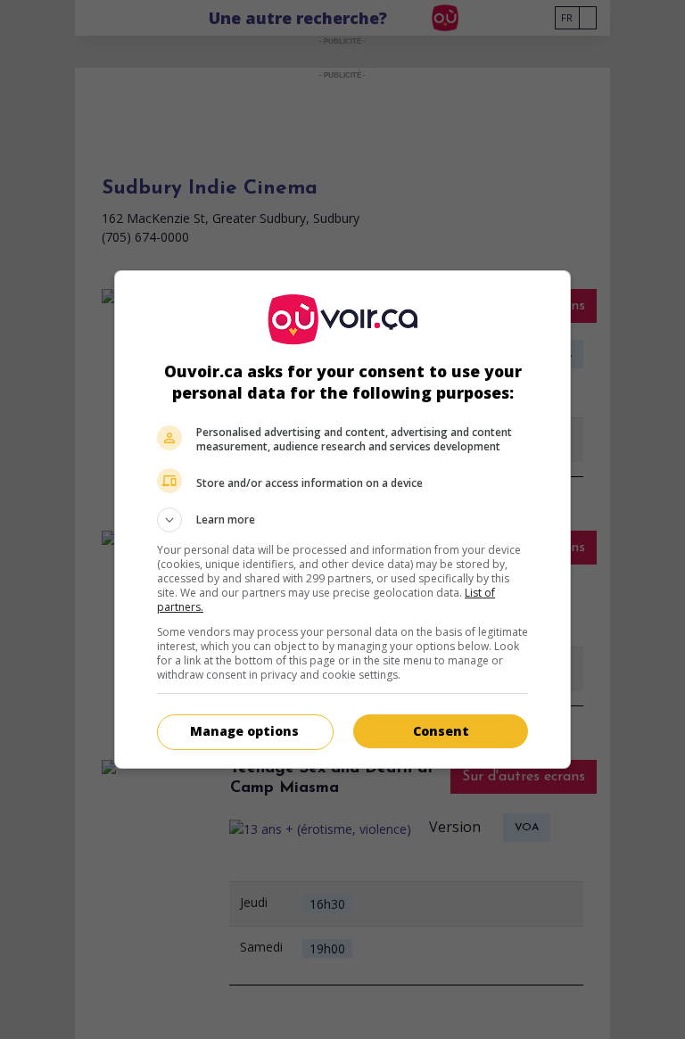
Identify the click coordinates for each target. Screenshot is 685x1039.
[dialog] (342, 519)
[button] (342, 519)
